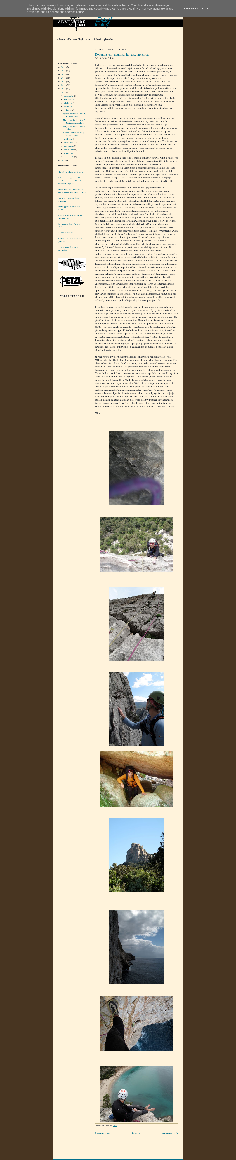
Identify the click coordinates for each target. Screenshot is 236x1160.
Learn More (190, 8)
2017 (63, 70)
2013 (63, 85)
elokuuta (68, 110)
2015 (63, 77)
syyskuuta (68, 106)
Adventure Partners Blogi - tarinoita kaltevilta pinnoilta (83, 39)
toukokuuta (69, 142)
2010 (63, 160)
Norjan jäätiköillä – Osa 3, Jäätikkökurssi (74, 115)
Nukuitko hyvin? (65, 232)
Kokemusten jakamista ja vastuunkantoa (73, 134)
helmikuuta (69, 153)
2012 (63, 88)
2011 (63, 92)
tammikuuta (69, 156)
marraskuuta (69, 99)
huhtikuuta (68, 146)
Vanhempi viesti (170, 1132)
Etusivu (136, 1132)
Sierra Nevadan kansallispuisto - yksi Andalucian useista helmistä (72, 191)
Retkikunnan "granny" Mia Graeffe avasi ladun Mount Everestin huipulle (69, 180)
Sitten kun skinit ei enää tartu (70, 172)
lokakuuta (68, 102)
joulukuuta (68, 95)
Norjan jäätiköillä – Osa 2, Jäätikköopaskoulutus (74, 121)
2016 (63, 74)
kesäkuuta (68, 138)
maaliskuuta (69, 149)
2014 (63, 81)
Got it (206, 8)
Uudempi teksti (102, 1132)
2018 (63, 67)
